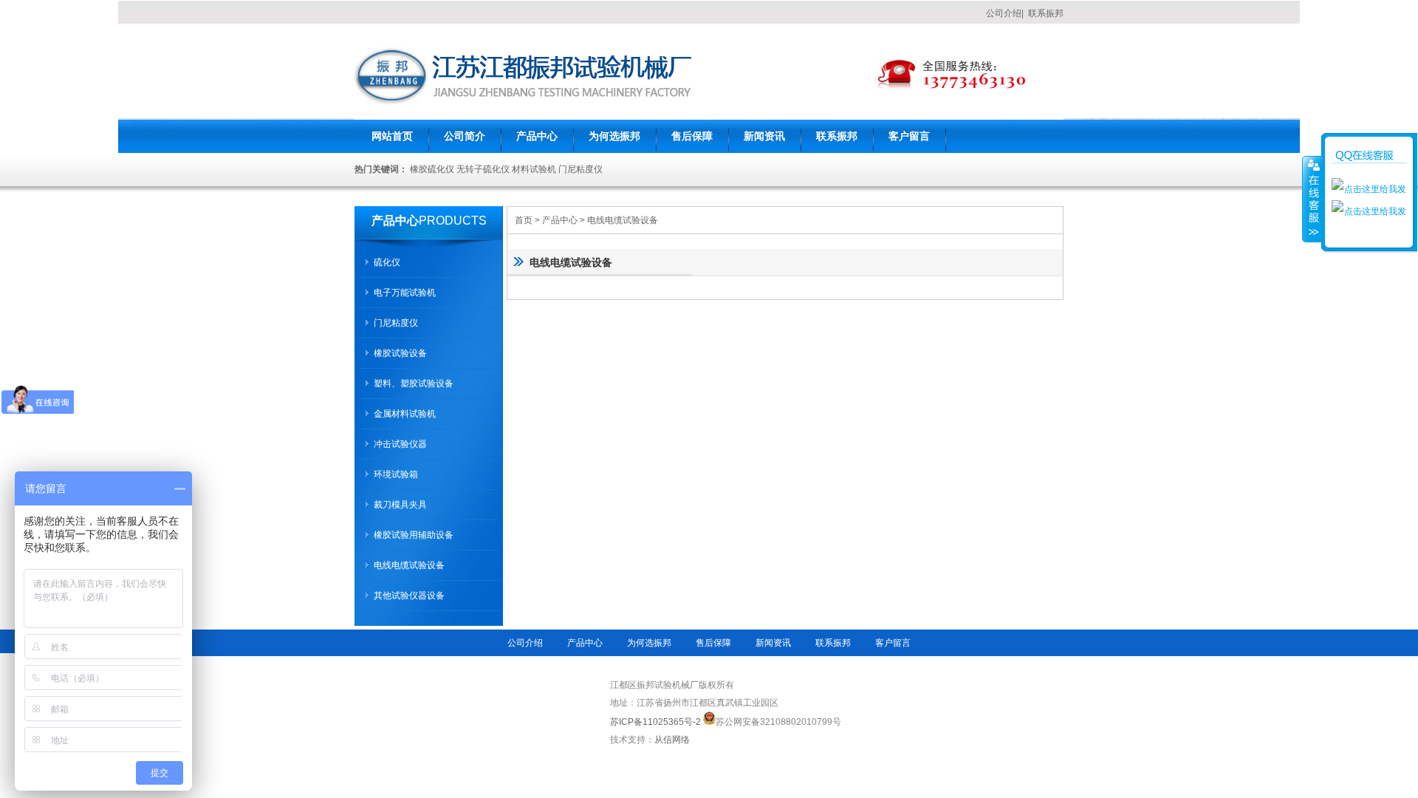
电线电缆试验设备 (622, 220)
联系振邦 (1046, 13)
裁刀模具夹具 (400, 504)
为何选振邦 (614, 136)
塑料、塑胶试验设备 (413, 383)
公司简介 (464, 136)
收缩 (1312, 198)
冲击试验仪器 (400, 444)
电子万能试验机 (405, 292)
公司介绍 (1003, 13)
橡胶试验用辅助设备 (413, 535)
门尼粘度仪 (396, 323)
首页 (523, 220)
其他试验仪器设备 (409, 595)
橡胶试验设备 (400, 353)
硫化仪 (387, 262)
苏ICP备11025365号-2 (655, 722)
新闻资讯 (764, 136)
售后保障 (692, 136)
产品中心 (537, 136)
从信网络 (672, 739)
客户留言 (909, 136)
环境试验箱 (396, 474)
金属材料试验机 (405, 414)
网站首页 (392, 136)
